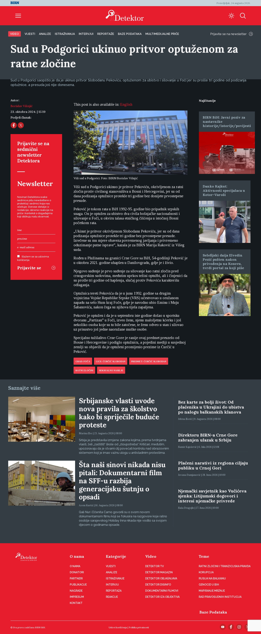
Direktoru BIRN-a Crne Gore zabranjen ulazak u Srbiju (207, 437)
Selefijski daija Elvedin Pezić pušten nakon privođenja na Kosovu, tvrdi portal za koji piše (223, 261)
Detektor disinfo (158, 584)
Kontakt (76, 603)
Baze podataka (130, 34)
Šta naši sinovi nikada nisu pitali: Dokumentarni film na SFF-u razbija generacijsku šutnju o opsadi (122, 480)
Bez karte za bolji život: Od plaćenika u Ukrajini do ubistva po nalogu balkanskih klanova (211, 407)
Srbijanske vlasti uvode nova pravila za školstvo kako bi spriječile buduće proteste (119, 412)
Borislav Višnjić (21, 106)
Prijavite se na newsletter (228, 34)
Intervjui (86, 34)
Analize (45, 34)
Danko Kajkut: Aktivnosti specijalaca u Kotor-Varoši (224, 190)
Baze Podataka (213, 612)
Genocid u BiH (209, 584)
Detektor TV (154, 566)
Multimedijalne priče (162, 34)
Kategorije (116, 556)
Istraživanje (115, 578)
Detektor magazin (159, 572)
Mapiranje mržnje (212, 590)
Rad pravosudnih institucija (220, 596)
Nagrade (76, 590)
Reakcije (112, 596)
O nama (77, 556)
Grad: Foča (82, 361)
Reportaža (114, 590)
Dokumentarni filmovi (161, 590)
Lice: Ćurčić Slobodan (110, 361)
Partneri (76, 578)
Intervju (112, 584)
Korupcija (206, 572)
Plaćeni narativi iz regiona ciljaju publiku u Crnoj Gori (213, 465)
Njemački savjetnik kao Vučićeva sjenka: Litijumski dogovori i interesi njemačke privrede (212, 496)
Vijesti (30, 34)
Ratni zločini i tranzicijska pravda (224, 566)
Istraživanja (65, 34)
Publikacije (78, 584)
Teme (204, 556)
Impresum (77, 596)
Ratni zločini (84, 370)
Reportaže (105, 34)
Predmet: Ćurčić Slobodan (148, 361)
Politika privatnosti (139, 627)
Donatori (77, 572)
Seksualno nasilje (111, 370)
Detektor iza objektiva (162, 596)
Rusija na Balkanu (212, 578)
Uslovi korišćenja (118, 627)
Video (14, 34)
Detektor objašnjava (161, 578)
